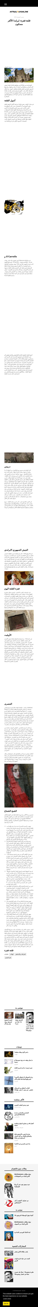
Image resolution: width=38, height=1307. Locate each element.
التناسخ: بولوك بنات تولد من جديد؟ (19, 1022)
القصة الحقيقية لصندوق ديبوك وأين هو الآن (8, 1022)
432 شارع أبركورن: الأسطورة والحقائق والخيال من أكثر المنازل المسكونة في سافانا (23, 1136)
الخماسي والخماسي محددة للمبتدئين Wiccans (21, 1114)
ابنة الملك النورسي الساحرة (22, 1232)
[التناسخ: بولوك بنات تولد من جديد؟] (19, 1015)
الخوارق (18, 17)
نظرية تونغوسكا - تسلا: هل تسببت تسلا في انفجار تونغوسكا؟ (30, 1027)
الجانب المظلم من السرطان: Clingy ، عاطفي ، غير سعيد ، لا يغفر (23, 1089)
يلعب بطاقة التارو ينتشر (21, 1252)
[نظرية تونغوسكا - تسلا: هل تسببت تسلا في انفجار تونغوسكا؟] (30, 1017)
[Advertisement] (19, 45)
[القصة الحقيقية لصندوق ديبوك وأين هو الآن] (8, 1015)
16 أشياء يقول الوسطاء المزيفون (23, 1215)
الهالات (12, 954)
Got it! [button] (6, 1303)
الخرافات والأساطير (20, 954)
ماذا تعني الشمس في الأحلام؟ (22, 1144)
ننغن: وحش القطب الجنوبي (21, 1105)
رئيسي (22, 17)
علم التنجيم (8, 957)
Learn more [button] (7, 1298)
